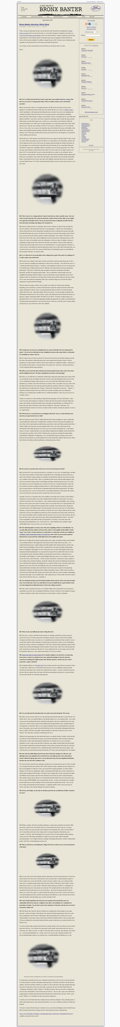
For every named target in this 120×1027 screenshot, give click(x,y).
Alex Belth (23, 26)
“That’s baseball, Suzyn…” (87, 100)
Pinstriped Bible (85, 128)
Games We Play (72, 17)
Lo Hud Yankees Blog (86, 130)
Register (93, 20)
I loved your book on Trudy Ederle (31, 655)
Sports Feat (84, 132)
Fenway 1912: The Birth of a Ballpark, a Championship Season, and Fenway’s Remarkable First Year (46, 1014)
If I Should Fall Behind (86, 81)
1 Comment (44, 26)
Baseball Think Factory (86, 124)
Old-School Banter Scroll (91, 112)
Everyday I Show (85, 140)
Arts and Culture (36, 17)
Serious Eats (84, 133)
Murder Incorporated (85, 63)
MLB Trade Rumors (85, 126)
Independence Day (85, 75)
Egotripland (84, 137)
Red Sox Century (65, 99)
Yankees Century (68, 110)
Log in (89, 20)
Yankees (23, 17)
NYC (48, 17)
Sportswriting (58, 17)
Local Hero (83, 69)
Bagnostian (84, 141)
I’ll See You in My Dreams (87, 50)
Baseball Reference (85, 123)
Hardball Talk (84, 127)
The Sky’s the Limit (85, 107)
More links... (91, 145)
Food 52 (83, 135)
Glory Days (83, 88)
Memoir (91, 17)
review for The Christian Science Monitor (30, 35)
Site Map (88, 27)
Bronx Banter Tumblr (91, 29)
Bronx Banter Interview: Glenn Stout (34, 24)
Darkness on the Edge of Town (88, 94)
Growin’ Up (84, 56)
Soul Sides (84, 136)
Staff (83, 17)
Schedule (95, 45)
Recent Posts (88, 45)
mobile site (19, 1)
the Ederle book (39, 665)
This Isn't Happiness (85, 139)
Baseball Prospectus (85, 131)
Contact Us (93, 27)
